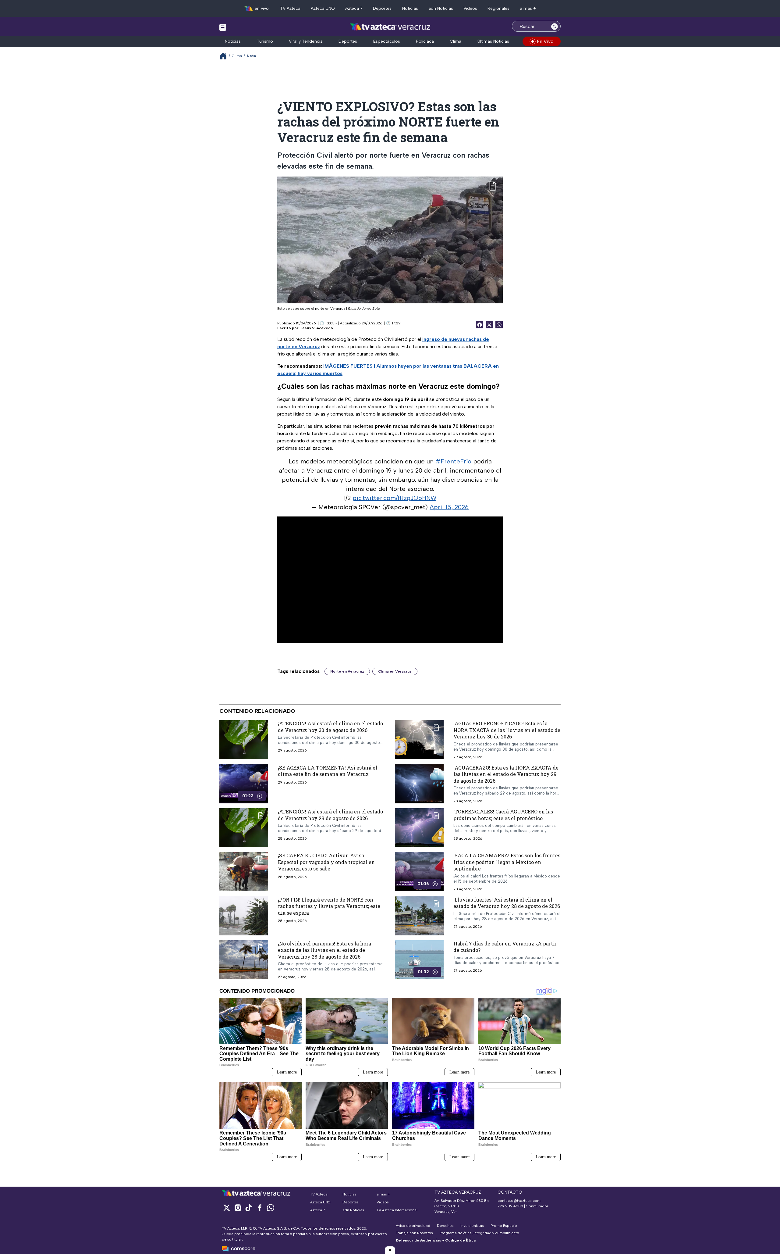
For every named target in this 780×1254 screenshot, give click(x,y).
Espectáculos (386, 41)
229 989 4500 (510, 1206)
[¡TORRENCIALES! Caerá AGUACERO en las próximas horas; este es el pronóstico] (419, 827)
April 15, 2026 (449, 507)
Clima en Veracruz (395, 671)
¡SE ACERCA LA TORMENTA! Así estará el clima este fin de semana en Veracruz (327, 770)
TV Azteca (290, 8)
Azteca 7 (354, 8)
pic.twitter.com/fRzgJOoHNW (394, 498)
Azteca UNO (323, 8)
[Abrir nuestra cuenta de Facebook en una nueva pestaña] (259, 1207)
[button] (390, 1250)
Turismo (265, 41)
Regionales (498, 8)
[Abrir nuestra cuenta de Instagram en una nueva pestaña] (237, 1207)
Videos (470, 8)
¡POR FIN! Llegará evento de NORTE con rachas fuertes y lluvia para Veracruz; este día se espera (329, 906)
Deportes (382, 8)
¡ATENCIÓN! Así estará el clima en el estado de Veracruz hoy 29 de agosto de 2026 (330, 814)
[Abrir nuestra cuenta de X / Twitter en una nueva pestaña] (226, 1207)
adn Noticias (440, 8)
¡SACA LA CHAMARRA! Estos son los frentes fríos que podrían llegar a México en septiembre (506, 862)
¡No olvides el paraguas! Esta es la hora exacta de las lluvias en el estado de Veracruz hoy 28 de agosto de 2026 (324, 950)
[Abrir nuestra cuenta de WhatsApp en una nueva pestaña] (270, 1207)
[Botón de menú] (222, 27)
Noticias (410, 8)
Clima (455, 41)
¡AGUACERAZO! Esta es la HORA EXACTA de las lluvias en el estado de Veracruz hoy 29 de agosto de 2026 (505, 774)
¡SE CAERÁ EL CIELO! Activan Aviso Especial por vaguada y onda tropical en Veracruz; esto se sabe (326, 862)
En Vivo (545, 41)
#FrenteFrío (453, 461)
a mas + (528, 8)
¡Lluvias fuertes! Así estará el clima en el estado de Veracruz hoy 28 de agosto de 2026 (506, 902)
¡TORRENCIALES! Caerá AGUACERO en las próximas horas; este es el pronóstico (503, 814)
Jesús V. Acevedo (316, 328)
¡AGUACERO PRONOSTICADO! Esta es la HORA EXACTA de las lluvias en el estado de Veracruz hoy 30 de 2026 (506, 730)
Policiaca (425, 41)
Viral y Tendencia (306, 41)
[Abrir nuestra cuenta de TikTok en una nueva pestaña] (248, 1207)
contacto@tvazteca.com (519, 1201)
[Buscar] (554, 26)
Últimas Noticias (493, 41)
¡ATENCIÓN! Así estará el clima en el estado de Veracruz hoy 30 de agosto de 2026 (330, 726)
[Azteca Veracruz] (390, 27)
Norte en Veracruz (347, 671)
